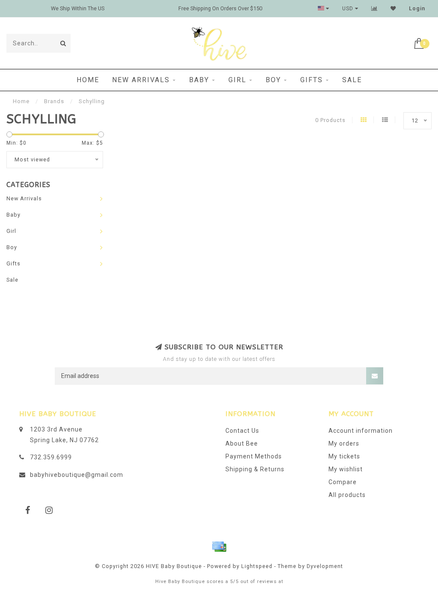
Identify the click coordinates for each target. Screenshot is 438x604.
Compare (342, 482)
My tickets (344, 456)
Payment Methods (253, 456)
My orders (343, 443)
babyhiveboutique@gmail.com (76, 474)
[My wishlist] (393, 9)
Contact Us (242, 430)
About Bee (241, 443)
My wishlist (345, 469)
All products (347, 494)
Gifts (311, 80)
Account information (360, 430)
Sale (352, 80)
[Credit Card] (219, 546)
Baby (199, 80)
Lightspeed (256, 566)
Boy (273, 80)
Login (417, 9)
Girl (237, 80)
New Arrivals (141, 80)
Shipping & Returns (254, 469)
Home (88, 80)
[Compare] (374, 9)
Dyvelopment (325, 566)
